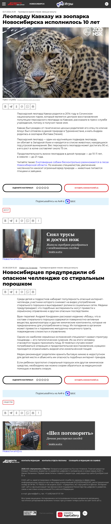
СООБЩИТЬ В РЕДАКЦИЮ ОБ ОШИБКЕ (84, 461)
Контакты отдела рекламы (54, 461)
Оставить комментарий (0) (86, 188)
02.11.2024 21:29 (9, 12)
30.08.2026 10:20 (10, 268)
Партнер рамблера (46, 513)
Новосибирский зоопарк (28, 100)
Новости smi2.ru (12, 259)
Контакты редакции (30, 461)
